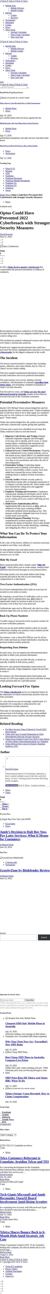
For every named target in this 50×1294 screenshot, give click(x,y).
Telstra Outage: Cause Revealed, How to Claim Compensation (20, 103)
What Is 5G (10, 168)
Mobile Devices (17, 8)
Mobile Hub (10, 6)
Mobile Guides (17, 10)
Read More (4, 1179)
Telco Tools (10, 30)
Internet (8, 13)
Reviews (14, 18)
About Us (9, 1276)
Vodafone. (9, 176)
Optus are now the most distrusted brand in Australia (22, 393)
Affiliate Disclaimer (13, 1271)
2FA (37, 506)
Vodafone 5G (11, 183)
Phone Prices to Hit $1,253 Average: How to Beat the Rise (18, 146)
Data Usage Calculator (20, 34)
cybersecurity (6, 352)
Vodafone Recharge (13, 178)
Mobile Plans (10, 108)
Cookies (8, 1274)
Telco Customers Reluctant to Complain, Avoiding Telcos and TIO (24, 1159)
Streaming (9, 22)
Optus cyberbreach (12, 692)
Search (3, 933)
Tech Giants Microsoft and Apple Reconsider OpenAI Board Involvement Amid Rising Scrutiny (23, 1198)
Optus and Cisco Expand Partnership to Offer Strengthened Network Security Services (24, 735)
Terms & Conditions (13, 1266)
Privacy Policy (11, 1269)
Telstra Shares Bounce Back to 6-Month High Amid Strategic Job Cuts (22, 1235)
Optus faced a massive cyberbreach (23, 267)
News (7, 27)
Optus (7, 792)
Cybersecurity (11, 862)
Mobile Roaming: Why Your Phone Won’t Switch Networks (19, 123)
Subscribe (29, 1000)
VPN (7, 173)
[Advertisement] (25, 301)
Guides (14, 15)
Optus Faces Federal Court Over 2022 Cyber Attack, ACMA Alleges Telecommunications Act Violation (27, 740)
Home (2, 195)
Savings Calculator (19, 32)
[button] (2, 82)
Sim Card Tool (17, 37)
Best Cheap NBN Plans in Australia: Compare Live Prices (25, 1059)
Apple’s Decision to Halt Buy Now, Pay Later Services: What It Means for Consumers (24, 835)
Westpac (8, 171)
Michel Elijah (5, 1212)
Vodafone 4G (11, 185)
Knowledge (10, 824)
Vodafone (9, 188)
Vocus (8, 190)
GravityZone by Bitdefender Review (25, 870)
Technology (10, 20)
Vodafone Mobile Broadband (17, 181)
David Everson (6, 234)
